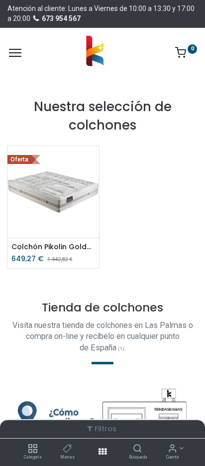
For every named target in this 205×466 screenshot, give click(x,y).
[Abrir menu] (102, 452)
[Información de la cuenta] (172, 449)
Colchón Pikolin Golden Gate (53, 247)
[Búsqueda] (137, 449)
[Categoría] (32, 449)
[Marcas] (67, 449)
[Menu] (15, 52)
